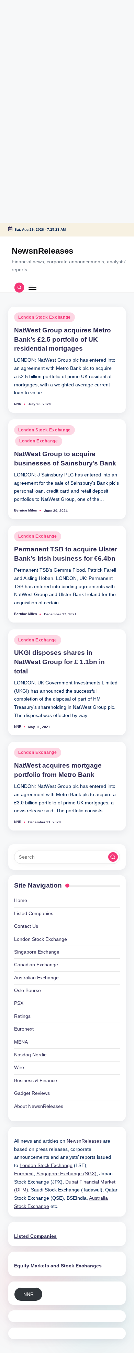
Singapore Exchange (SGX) (66, 1173)
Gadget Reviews (32, 1093)
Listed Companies (33, 913)
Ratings (22, 1016)
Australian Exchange (36, 977)
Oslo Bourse (27, 990)
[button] (113, 857)
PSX (18, 1003)
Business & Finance (35, 1080)
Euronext (24, 1029)
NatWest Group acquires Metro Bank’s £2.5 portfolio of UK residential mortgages (62, 339)
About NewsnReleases (38, 1106)
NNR (28, 1294)
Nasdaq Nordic (30, 1054)
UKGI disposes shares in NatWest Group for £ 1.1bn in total (59, 662)
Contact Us (26, 926)
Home (20, 900)
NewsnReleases (42, 250)
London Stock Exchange (44, 317)
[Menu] (32, 287)
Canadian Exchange (36, 964)
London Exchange (38, 441)
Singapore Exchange (36, 952)
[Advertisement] (43, 43)
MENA (21, 1042)
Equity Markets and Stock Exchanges (58, 1265)
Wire (19, 1067)
